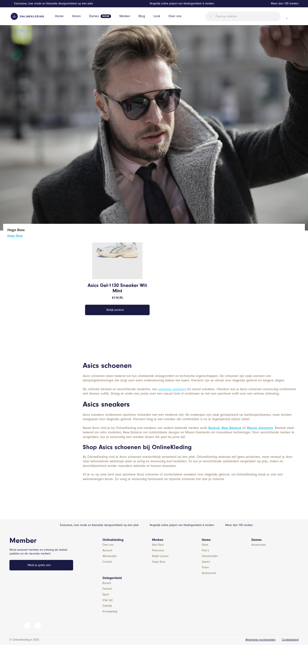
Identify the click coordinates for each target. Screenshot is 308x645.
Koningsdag (109, 611)
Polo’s (205, 550)
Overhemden (210, 556)
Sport (105, 594)
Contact (107, 561)
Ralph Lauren (160, 556)
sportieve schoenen (172, 389)
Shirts (205, 545)
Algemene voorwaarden (260, 639)
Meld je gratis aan (39, 565)
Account (107, 550)
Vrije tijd (107, 600)
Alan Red (157, 545)
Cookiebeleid (290, 639)
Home (59, 16)
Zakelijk (107, 605)
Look (156, 16)
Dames (94, 16)
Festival (107, 589)
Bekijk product (115, 310)
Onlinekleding (112, 540)
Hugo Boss (15, 236)
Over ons (174, 16)
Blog (141, 16)
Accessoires (209, 573)
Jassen (206, 561)
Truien (205, 567)
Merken (124, 16)
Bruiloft (106, 583)
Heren (76, 16)
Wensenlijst (109, 556)
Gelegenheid (112, 578)
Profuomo (158, 550)
